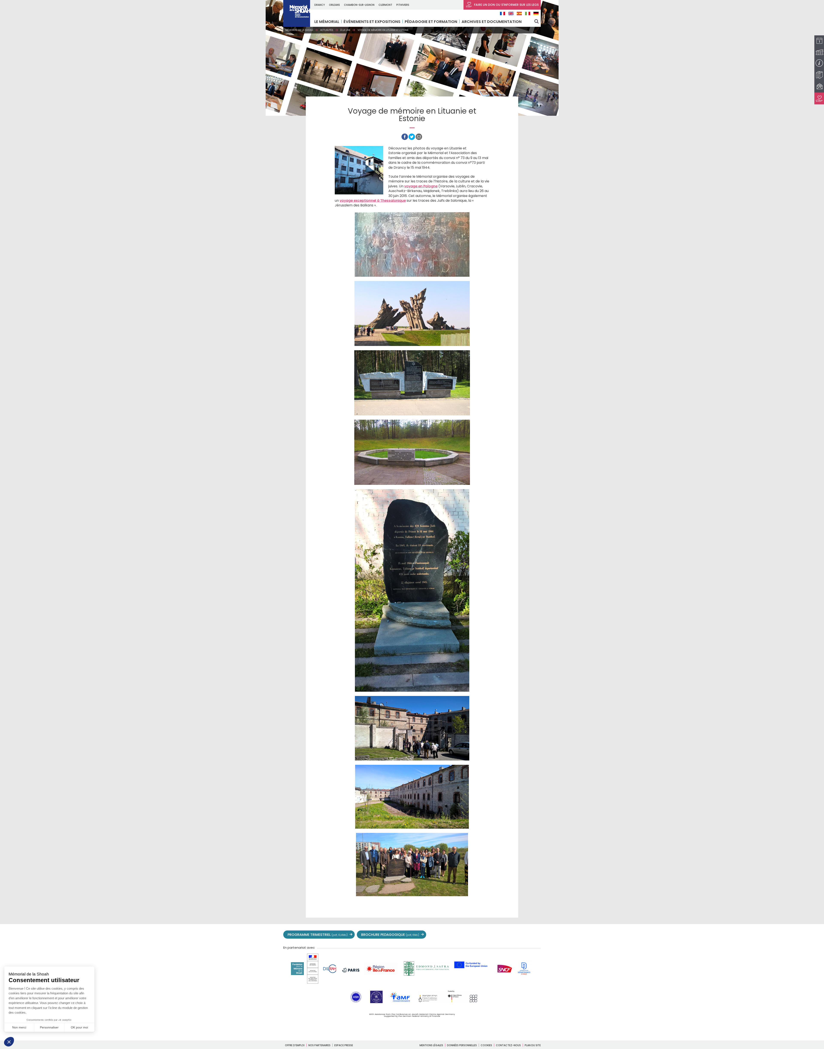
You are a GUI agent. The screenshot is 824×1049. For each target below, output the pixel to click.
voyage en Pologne (421, 186)
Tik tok (517, 934)
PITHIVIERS (402, 5)
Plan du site (533, 1045)
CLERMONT (385, 5)
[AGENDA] (819, 41)
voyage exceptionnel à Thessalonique (373, 200)
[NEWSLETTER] (819, 86)
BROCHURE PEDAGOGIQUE (390, 934)
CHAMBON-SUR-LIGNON (359, 5)
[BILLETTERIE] (819, 52)
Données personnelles (462, 1045)
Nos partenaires (319, 1045)
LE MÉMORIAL (326, 21)
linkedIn (527, 934)
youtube (498, 934)
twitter (480, 934)
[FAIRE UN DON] (819, 98)
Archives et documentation (492, 21)
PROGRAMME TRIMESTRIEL (318, 934)
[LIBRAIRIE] (819, 75)
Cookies (486, 1045)
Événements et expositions (372, 21)
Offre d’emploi (294, 1045)
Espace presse (343, 1045)
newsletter (536, 934)
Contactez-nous (508, 1045)
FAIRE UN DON (506, 5)
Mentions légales (431, 1045)
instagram (508, 934)
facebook (489, 934)
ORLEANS (334, 5)
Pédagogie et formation (431, 21)
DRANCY (319, 5)
